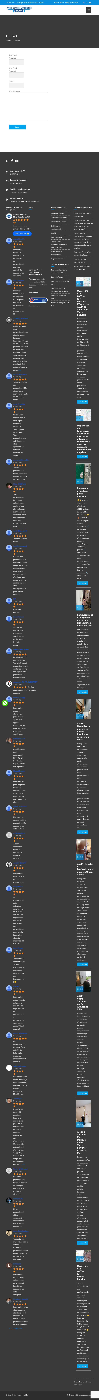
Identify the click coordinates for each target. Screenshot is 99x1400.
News (80, 1385)
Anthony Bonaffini (20, 318)
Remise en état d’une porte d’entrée (82, 492)
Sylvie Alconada (20, 806)
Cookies (54, 233)
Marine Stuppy (19, 697)
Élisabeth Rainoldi (20, 1299)
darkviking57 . (19, 239)
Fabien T (17, 986)
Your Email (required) (13, 69)
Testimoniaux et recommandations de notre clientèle (59, 244)
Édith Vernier (18, 617)
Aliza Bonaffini (19, 404)
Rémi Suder (18, 948)
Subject (12, 81)
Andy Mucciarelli (20, 531)
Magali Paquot (19, 771)
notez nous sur (20, 233)
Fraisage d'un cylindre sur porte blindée (30, 2)
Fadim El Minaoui (20, 1169)
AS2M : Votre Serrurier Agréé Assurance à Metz (82, 1002)
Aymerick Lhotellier (21, 460)
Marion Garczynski (21, 649)
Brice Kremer (18, 280)
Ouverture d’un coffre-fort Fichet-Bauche (82, 1272)
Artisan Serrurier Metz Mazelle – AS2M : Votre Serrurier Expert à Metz (82, 1142)
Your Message (14, 91)
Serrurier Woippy (57, 277)
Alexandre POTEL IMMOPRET (25, 682)
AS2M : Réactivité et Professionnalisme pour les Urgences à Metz (86, 869)
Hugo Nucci (18, 886)
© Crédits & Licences (59, 222)
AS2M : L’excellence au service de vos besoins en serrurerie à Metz (83, 731)
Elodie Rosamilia (20, 374)
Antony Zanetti (19, 863)
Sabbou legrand (19, 1066)
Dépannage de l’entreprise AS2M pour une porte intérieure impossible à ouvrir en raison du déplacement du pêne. (84, 439)
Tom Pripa (17, 1098)
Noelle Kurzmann (20, 1033)
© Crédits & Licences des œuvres (79, 1395)
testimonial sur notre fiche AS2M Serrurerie (37, 282)
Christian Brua (19, 833)
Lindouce (17, 1263)
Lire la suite (83, 402)
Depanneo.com (34, 306)
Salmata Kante (19, 738)
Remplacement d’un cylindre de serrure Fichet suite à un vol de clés (85, 620)
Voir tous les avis (15, 1328)
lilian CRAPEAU (19, 484)
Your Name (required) (13, 56)
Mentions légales (57, 213)
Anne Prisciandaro (20, 1231)
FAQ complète (56, 237)
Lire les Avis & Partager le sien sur (66, 2)
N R (14, 599)
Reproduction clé (57, 259)
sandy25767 (18, 1198)
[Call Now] (5, 703)
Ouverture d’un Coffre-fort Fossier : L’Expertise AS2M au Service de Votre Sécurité (83, 302)
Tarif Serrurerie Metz (59, 217)
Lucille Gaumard (20, 546)
